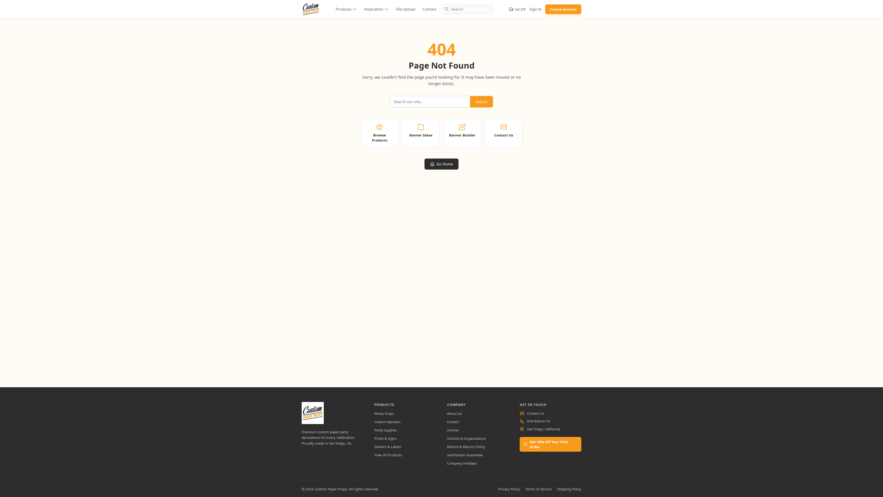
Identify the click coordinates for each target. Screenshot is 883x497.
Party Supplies (385, 430)
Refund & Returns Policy (466, 446)
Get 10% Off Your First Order (549, 444)
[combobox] (467, 9)
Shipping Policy (569, 489)
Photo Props (384, 413)
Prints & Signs (385, 438)
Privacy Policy (509, 489)
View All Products (388, 455)
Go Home (444, 164)
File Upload (405, 9)
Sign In (536, 9)
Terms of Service (538, 489)
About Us (454, 413)
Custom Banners (387, 421)
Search (481, 101)
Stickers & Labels (387, 446)
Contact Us (535, 413)
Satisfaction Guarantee (465, 455)
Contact (429, 9)
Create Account (563, 9)
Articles (453, 430)
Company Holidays (462, 463)
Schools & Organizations (466, 438)
